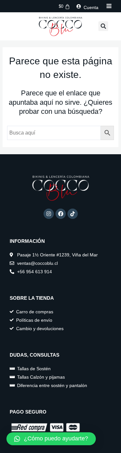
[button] (103, 26)
